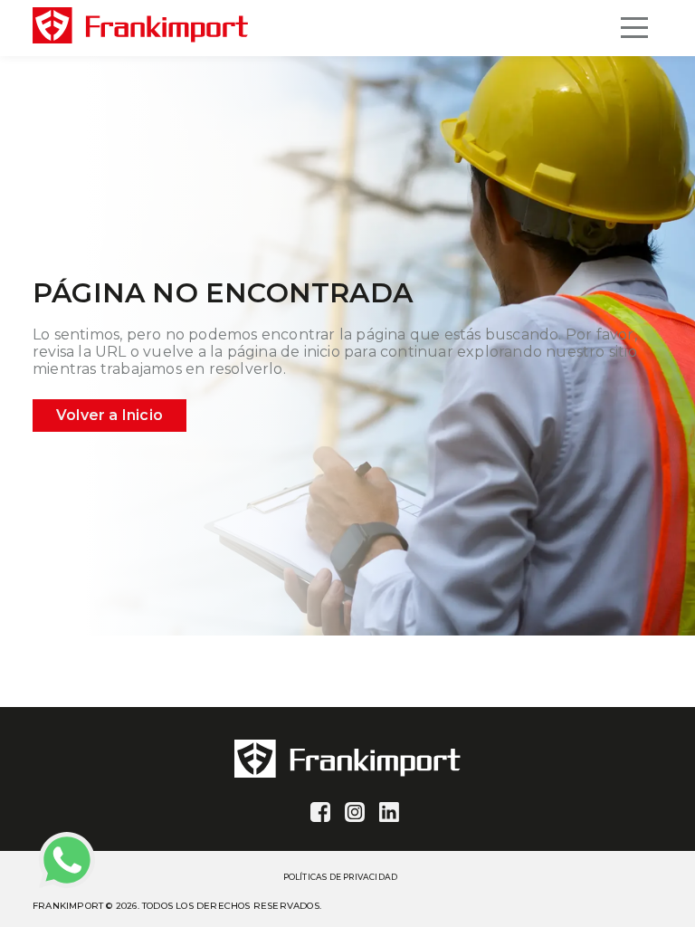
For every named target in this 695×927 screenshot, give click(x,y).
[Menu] (634, 28)
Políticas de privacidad (340, 877)
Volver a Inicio (109, 415)
